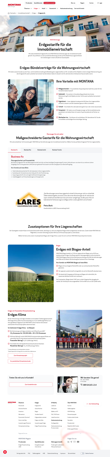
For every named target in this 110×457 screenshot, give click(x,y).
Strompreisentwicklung (24, 426)
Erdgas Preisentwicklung (40, 426)
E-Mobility (54, 403)
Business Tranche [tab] (57, 150)
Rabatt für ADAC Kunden (73, 426)
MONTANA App (71, 411)
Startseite (13, 13)
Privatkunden (29, 3)
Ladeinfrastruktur (55, 417)
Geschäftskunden (38, 3)
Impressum (62, 453)
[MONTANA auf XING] (71, 442)
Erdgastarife (41, 13)
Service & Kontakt (79, 8)
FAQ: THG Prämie (55, 414)
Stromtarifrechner (23, 408)
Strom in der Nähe (23, 420)
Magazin (82, 3)
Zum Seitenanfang (94, 404)
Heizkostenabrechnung (66, 8)
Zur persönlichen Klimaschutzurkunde (20, 361)
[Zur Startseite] (14, 6)
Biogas (36, 411)
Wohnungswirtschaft (56, 442)
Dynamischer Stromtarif (24, 417)
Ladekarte (53, 405)
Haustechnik (52, 8)
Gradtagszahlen (54, 423)
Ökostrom (27, 8)
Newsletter (70, 420)
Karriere (91, 3)
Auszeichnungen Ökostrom (25, 423)
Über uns (73, 3)
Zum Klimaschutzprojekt (20, 355)
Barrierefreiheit (71, 453)
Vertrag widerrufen (21, 453)
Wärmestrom (22, 414)
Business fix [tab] (14, 150)
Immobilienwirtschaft (49, 3)
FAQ (29, 453)
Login (101, 3)
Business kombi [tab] (42, 150)
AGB (44, 453)
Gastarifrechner (38, 408)
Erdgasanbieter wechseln (40, 417)
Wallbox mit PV (54, 411)
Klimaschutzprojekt (72, 414)
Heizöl (43, 8)
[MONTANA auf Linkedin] (68, 442)
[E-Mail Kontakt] (74, 442)
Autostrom (21, 411)
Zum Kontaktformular (31, 384)
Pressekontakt (71, 423)
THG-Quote (54, 408)
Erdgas (36, 8)
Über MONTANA (72, 403)
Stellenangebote (71, 408)
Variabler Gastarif (39, 414)
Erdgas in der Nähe (39, 420)
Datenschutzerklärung (53, 453)
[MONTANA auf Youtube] (78, 442)
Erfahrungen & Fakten (73, 429)
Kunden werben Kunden (73, 417)
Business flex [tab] (27, 150)
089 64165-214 (90, 385)
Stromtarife (21, 405)
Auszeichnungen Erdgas (40, 423)
